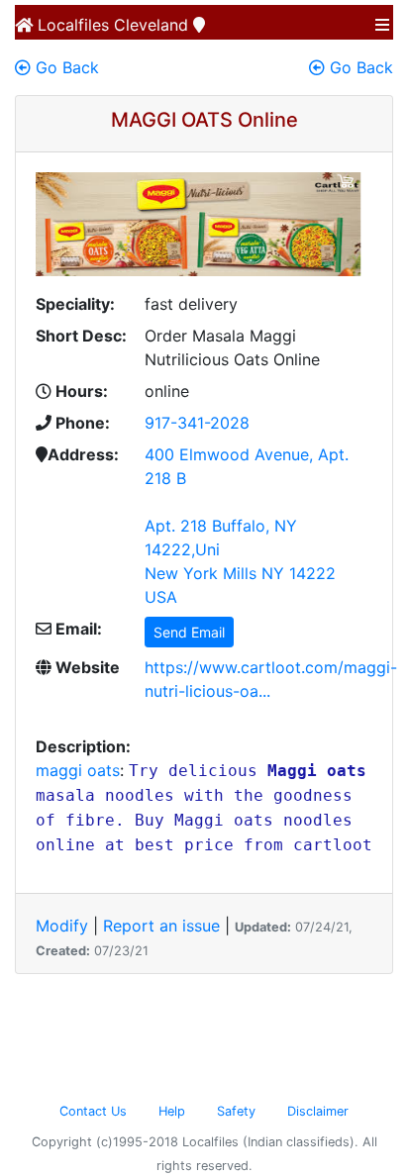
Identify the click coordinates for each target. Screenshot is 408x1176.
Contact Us (93, 1111)
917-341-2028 (197, 423)
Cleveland (151, 25)
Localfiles (71, 25)
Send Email (189, 632)
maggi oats (78, 770)
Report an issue (161, 925)
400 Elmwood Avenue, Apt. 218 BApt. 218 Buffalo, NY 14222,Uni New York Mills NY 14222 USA (247, 525)
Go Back (65, 67)
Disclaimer (318, 1111)
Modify (62, 925)
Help (171, 1111)
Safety (236, 1111)
